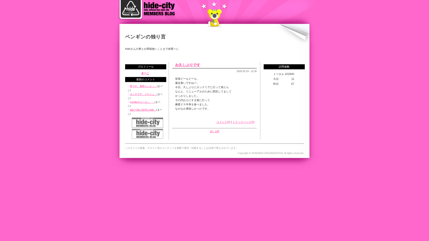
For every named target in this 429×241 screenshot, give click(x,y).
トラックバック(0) (243, 122)
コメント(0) (223, 122)
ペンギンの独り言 (145, 36)
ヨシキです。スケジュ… (143, 94)
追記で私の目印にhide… (143, 109)
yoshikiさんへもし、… (142, 102)
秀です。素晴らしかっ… (143, 86)
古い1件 (214, 131)
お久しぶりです (187, 65)
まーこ (145, 73)
